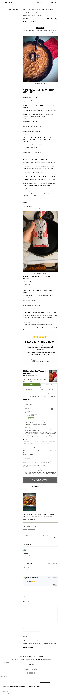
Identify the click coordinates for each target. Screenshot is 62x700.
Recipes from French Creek (31, 6)
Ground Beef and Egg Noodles (31, 297)
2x (54, 408)
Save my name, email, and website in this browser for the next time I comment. (39, 635)
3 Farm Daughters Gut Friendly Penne (44, 114)
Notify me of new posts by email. (30, 640)
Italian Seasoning (31, 419)
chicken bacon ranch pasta (30, 303)
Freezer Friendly (28, 100)
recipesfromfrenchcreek (33, 577)
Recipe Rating (26, 601)
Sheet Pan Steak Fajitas (38, 511)
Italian (48, 527)
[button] (23, 381)
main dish (52, 527)
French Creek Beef (48, 110)
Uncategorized (33, 526)
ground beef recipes (39, 309)
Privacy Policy (3, 676)
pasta (26, 529)
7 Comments (43, 24)
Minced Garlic (31, 418)
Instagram (31, 324)
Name (24, 623)
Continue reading (4, 697)
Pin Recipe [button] (49, 384)
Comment (25, 605)
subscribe (53, 643)
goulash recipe (29, 295)
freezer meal (39, 527)
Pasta (24, 526)
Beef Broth (30, 421)
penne (29, 529)
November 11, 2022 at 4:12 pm (52, 577)
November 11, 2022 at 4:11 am (52, 563)
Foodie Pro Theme (45, 682)
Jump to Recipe (40, 27)
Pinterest (37, 324)
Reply (54, 557)
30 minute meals (43, 94)
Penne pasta (31, 417)
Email (24, 628)
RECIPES (25, 15)
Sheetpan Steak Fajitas (31, 489)
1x (52, 408)
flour (29, 424)
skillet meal (32, 529)
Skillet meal (27, 526)
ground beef (44, 527)
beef (35, 527)
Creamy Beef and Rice (29, 300)
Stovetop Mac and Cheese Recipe (32, 305)
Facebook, (26, 324)
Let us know (39, 480)
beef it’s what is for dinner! (33, 516)
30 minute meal (31, 527)
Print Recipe (32, 384)
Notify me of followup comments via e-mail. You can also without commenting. (39, 644)
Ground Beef (30, 411)
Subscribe (5, 694)
